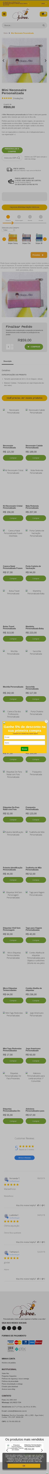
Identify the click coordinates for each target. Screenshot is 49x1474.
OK (24, 1466)
